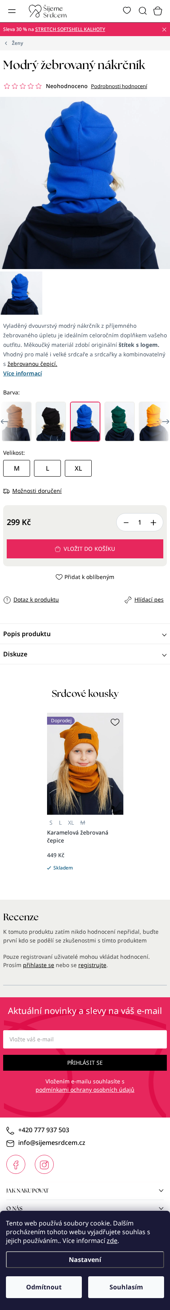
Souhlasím (126, 1287)
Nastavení (85, 1259)
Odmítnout (44, 1287)
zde (112, 1240)
